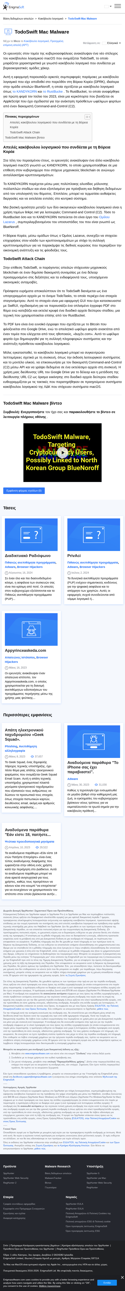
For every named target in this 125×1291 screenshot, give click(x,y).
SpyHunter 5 (93, 1173)
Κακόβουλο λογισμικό (50, 18)
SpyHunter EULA (74, 1204)
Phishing (11, 746)
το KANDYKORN (25, 91)
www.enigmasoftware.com (37, 1053)
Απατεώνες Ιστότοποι (20, 657)
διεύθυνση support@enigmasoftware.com (32, 1077)
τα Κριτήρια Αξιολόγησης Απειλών (73, 1145)
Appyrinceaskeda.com (25, 650)
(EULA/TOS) (78, 1118)
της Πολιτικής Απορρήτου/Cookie (90, 1142)
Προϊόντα (9, 1166)
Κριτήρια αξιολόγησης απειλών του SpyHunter (86, 1245)
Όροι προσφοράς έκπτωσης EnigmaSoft (86, 1226)
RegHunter (92, 1187)
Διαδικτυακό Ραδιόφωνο (28, 555)
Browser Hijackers (30, 567)
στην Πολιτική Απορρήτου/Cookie (100, 1118)
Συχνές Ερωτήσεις (44, 1145)
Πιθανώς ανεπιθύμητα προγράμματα (30, 562)
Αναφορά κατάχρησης (14, 1218)
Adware (10, 567)
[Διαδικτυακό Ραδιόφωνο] (31, 534)
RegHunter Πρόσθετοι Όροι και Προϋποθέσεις (80, 1249)
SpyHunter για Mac (96, 1178)
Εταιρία (8, 1197)
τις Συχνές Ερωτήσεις (75, 975)
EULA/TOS (100, 1006)
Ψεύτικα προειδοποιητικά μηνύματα (29, 841)
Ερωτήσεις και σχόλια (14, 1213)
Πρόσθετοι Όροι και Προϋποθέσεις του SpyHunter (29, 1249)
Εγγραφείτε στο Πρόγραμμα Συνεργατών (24, 1208)
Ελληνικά (111, 6)
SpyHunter (8, 1173)
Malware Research (57, 1166)
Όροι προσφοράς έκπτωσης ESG (83, 1231)
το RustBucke (53, 91)
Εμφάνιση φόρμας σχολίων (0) (24, 490)
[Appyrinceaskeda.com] (31, 629)
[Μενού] (118, 6)
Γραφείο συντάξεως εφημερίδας (19, 1204)
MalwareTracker (53, 1178)
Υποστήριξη (95, 1166)
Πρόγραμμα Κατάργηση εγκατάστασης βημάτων (35, 1245)
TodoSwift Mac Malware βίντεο (25, 137)
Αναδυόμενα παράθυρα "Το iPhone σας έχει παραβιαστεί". (92, 767)
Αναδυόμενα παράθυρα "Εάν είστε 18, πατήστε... (28, 832)
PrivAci (74, 555)
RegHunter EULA (74, 1208)
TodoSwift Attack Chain (25, 132)
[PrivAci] (93, 534)
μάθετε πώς (102, 1009)
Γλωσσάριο (50, 1187)
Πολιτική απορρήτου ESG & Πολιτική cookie (88, 1221)
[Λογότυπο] (13, 6)
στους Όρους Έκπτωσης (14, 1121)
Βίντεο (48, 1182)
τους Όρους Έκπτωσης (36, 1009)
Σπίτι (6, 1245)
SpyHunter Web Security (15, 1178)
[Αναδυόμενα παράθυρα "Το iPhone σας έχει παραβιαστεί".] (93, 741)
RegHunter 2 (9, 1182)
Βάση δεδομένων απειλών (18, 18)
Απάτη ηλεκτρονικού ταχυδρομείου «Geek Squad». (24, 735)
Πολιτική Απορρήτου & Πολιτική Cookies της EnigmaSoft (88, 1215)
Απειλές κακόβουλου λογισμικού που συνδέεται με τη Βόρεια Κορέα (49, 125)
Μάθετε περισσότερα (49, 1286)
